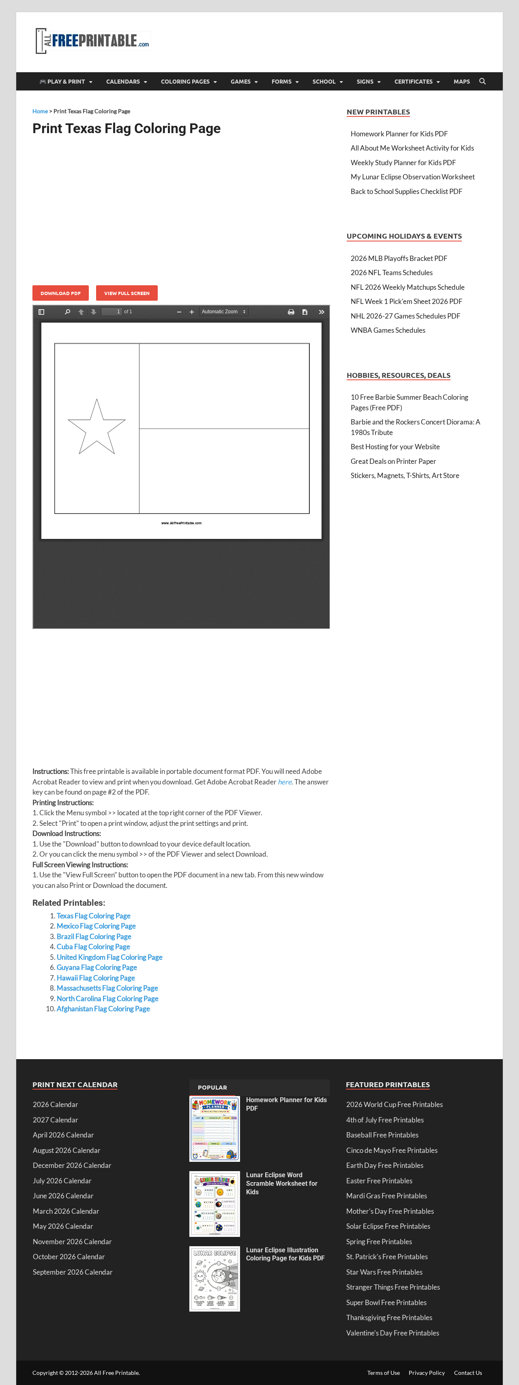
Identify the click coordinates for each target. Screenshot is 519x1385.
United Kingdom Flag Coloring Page (110, 957)
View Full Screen (127, 293)
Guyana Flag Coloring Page (97, 967)
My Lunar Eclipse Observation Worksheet (413, 176)
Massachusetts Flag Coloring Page (107, 988)
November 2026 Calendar (72, 1241)
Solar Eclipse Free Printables (388, 1226)
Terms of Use (383, 1372)
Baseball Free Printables (382, 1135)
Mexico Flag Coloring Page (96, 926)
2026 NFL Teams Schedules (392, 272)
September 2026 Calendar (73, 1272)
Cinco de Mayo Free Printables (392, 1150)
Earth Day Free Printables (384, 1165)
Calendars (123, 81)
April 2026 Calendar (63, 1135)
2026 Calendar (55, 1104)
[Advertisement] (181, 208)
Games (241, 81)
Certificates (414, 81)
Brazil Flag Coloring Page (94, 936)
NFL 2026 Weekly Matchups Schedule (408, 287)
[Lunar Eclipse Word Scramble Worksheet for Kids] (214, 1176)
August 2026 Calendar (67, 1150)
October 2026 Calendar (69, 1256)
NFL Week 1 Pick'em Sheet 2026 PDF (407, 301)
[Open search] (482, 81)
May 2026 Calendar (63, 1226)
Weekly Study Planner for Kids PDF (403, 162)
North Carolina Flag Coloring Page (108, 998)
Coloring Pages (185, 81)
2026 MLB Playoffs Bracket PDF (399, 258)
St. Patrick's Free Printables (387, 1256)
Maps (462, 81)
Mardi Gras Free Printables (386, 1195)
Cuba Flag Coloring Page (93, 946)
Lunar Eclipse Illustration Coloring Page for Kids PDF (285, 1254)
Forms (282, 81)
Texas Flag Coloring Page (94, 915)
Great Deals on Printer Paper (393, 461)
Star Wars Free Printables (384, 1272)
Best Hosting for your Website (395, 446)
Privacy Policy (427, 1372)
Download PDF (61, 293)
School (324, 81)
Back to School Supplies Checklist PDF (407, 191)
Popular (212, 1087)
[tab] (212, 1087)
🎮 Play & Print (62, 81)
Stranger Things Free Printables (393, 1287)
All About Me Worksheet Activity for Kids (412, 148)
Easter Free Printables (379, 1180)
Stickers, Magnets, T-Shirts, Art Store (405, 475)
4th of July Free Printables (385, 1120)
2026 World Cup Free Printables (394, 1104)
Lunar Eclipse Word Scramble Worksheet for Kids (281, 1183)
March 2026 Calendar (66, 1211)
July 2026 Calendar (62, 1180)
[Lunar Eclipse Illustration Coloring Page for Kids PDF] (214, 1251)
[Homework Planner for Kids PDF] (214, 1101)
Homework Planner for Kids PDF (399, 133)
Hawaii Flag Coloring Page (96, 978)
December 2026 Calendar (72, 1165)
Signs (365, 81)
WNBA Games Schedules (388, 330)
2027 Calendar (55, 1120)
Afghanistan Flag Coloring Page (103, 1008)
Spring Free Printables (379, 1241)
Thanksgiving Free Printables (389, 1317)
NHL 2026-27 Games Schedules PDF (406, 316)
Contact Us (468, 1372)
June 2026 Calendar (63, 1195)
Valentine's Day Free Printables (392, 1333)
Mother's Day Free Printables (390, 1211)
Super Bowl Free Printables (386, 1302)
